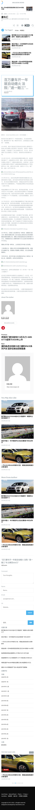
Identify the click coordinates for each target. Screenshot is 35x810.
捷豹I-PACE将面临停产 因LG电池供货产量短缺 (14, 667)
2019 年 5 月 (4, 719)
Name (3, 586)
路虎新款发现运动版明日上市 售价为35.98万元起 (15, 653)
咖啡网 (10, 796)
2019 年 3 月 (4, 729)
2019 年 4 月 (4, 724)
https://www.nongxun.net (13, 387)
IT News (25, 794)
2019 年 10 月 (5, 696)
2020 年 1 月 (4, 682)
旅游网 (25, 796)
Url (2, 603)
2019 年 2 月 (4, 734)
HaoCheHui (18, 804)
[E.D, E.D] (17, 368)
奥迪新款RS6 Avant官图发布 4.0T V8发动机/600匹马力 (16, 658)
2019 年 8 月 (4, 705)
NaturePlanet (12, 794)
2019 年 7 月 (4, 710)
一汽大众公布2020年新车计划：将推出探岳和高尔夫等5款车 (22, 53)
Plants (19, 794)
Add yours (4, 565)
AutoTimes (4, 794)
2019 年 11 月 (5, 691)
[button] (30, 752)
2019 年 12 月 (5, 686)
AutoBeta (4, 796)
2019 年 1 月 (4, 738)
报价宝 (15, 796)
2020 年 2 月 (4, 677)
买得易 (21, 796)
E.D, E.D (6, 92)
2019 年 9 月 (4, 700)
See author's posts (9, 323)
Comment (4, 571)
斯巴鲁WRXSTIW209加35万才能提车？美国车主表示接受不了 (22, 36)
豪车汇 (4, 17)
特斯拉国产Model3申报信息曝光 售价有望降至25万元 (16, 662)
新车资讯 (3, 745)
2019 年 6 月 (4, 715)
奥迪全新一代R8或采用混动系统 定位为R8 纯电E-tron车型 (22, 62)
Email (3, 595)
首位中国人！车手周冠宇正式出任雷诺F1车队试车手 (22, 44)
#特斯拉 (22, 30)
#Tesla (17, 30)
